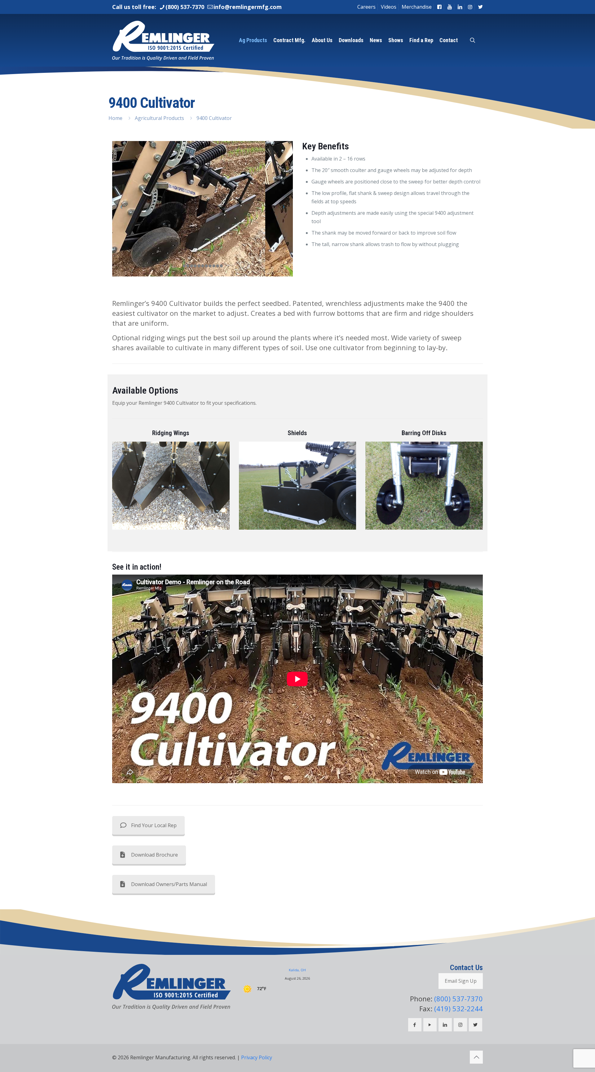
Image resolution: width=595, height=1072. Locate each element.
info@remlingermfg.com (248, 7)
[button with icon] (414, 1024)
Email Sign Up (461, 980)
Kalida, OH (297, 970)
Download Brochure (154, 854)
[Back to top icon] (476, 1057)
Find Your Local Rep (154, 825)
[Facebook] (439, 6)
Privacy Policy (256, 1057)
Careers (366, 6)
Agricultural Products (159, 118)
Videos (388, 6)
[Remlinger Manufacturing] (163, 40)
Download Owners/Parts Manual (169, 884)
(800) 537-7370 (184, 7)
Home (115, 118)
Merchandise (417, 6)
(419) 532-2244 (458, 1008)
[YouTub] (449, 6)
